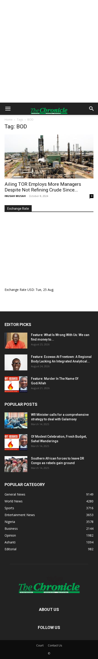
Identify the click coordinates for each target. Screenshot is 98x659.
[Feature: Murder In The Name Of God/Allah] (16, 384)
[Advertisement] (49, 51)
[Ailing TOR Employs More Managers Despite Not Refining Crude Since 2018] (49, 156)
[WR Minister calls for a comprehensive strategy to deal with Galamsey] (16, 420)
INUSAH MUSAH (15, 196)
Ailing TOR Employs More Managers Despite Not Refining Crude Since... (43, 187)
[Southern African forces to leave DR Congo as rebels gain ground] (16, 464)
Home (9, 119)
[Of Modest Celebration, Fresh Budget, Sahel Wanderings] (16, 442)
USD (30, 289)
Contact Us (55, 645)
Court (40, 645)
